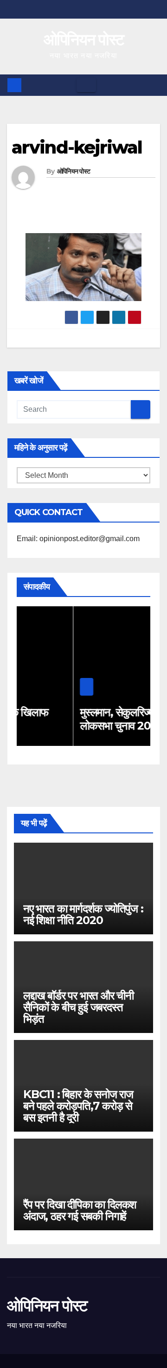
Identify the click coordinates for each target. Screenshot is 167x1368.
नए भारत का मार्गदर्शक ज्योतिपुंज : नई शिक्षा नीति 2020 (83, 914)
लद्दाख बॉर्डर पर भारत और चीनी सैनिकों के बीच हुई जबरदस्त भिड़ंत (78, 1007)
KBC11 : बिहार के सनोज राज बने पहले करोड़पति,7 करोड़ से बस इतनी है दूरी (78, 1105)
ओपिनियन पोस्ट (84, 39)
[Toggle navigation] (86, 85)
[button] (153, 85)
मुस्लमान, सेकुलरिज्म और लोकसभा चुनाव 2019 (83, 718)
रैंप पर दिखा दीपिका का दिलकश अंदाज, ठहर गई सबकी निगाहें (79, 1210)
